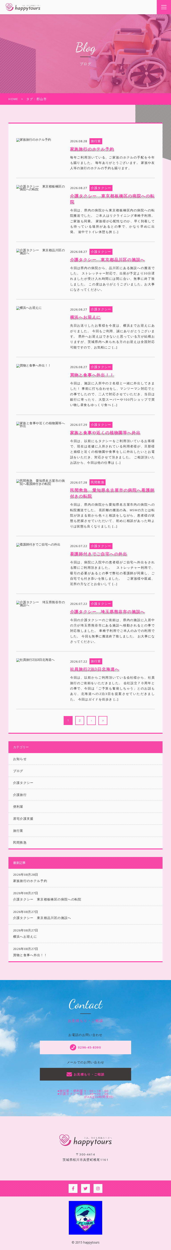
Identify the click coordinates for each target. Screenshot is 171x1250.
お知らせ (20, 759)
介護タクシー (23, 783)
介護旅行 (20, 795)
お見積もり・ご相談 (89, 1074)
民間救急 (20, 842)
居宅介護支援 (23, 819)
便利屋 (18, 807)
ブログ (18, 771)
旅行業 (18, 831)
